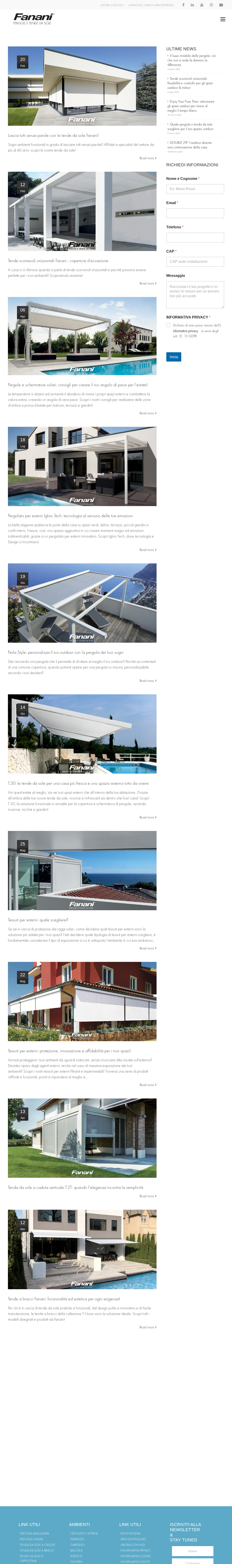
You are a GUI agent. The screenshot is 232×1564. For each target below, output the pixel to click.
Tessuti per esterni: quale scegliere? (38, 920)
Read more (147, 158)
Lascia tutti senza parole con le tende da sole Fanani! (53, 135)
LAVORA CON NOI (112, 5)
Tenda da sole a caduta (37, 1545)
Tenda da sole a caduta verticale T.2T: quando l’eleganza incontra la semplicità (75, 1187)
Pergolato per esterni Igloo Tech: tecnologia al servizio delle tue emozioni (70, 516)
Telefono (175, 227)
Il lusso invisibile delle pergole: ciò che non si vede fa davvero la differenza (191, 60)
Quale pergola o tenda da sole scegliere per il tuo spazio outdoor (190, 126)
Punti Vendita (130, 1533)
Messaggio (175, 276)
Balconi (76, 1550)
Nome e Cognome (183, 179)
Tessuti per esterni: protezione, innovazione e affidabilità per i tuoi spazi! (69, 1051)
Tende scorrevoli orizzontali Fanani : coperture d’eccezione (58, 260)
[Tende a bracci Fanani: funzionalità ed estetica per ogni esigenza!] (82, 1249)
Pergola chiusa (31, 1539)
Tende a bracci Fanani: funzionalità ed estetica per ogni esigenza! (64, 1299)
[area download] (82, 870)
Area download (133, 1539)
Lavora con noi (133, 1545)
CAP (171, 251)
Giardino (77, 1545)
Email (172, 203)
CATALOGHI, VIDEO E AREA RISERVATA (151, 5)
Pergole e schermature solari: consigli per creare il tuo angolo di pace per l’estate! (78, 385)
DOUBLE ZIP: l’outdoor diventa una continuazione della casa (189, 145)
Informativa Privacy (135, 1550)
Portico (76, 1556)
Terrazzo (77, 1539)
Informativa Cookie (136, 1556)
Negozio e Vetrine (84, 1533)
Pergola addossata (34, 1533)
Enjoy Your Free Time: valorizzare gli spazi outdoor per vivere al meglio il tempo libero (191, 106)
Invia (174, 357)
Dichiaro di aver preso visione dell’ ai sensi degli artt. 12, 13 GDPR (196, 330)
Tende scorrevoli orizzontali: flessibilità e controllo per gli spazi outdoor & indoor (190, 83)
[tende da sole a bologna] (82, 86)
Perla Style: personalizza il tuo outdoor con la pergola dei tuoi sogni (65, 652)
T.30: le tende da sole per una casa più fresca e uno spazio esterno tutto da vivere (78, 783)
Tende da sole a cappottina (31, 1558)
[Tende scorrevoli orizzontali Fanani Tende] (82, 211)
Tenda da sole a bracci (37, 1550)
